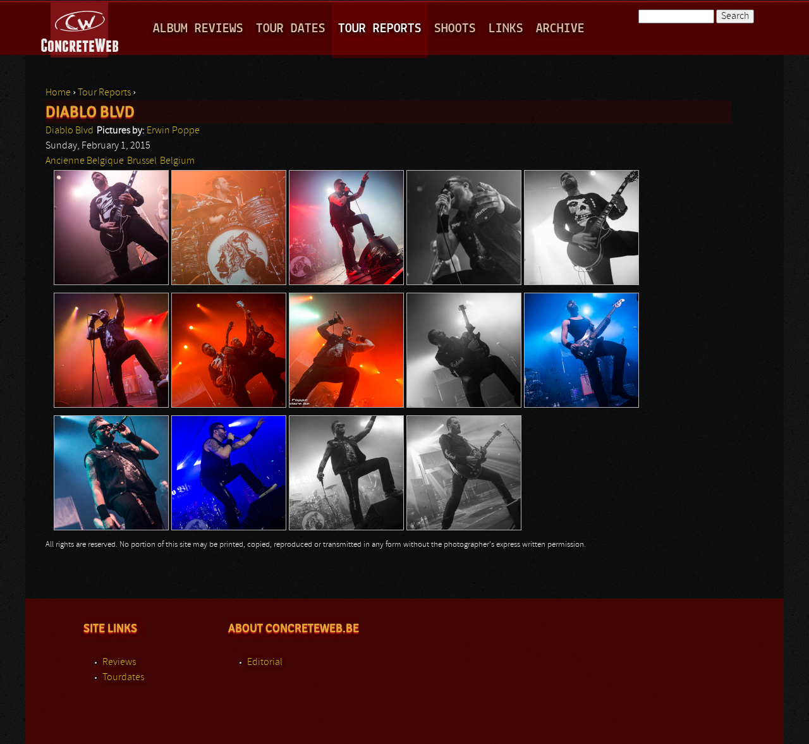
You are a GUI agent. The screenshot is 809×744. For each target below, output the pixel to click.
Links (506, 28)
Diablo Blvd (70, 131)
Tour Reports (380, 28)
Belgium (177, 161)
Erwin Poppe (173, 131)
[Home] (80, 28)
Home (58, 93)
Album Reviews (198, 28)
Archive (560, 28)
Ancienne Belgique (85, 161)
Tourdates (123, 678)
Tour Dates (290, 28)
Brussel (142, 161)
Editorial (265, 662)
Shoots (455, 28)
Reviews (119, 662)
